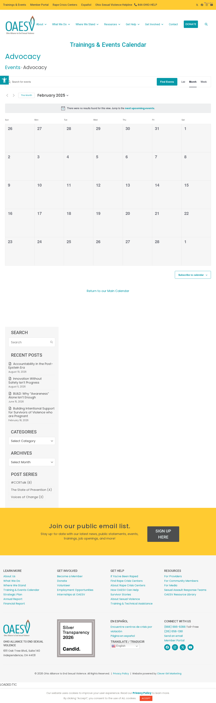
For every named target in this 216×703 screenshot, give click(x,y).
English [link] (120, 645)
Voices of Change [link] (27, 497)
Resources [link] (110, 24)
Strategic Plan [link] (12, 594)
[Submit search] (51, 342)
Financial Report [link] (14, 604)
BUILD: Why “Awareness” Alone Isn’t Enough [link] (28, 395)
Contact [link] (173, 24)
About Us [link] (9, 576)
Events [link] (12, 67)
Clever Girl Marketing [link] (169, 673)
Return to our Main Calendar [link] (108, 291)
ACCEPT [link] (146, 698)
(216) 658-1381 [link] (173, 631)
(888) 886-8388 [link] (175, 627)
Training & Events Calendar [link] (21, 590)
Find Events (167, 81)
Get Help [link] (131, 24)
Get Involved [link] (152, 24)
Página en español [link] (123, 636)
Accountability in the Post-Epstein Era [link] (30, 366)
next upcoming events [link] (139, 108)
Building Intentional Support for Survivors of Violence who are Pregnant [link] (31, 412)
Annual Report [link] (12, 599)
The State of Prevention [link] (31, 490)
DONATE (190, 24)
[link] (4, 80)
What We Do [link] (59, 24)
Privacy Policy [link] (121, 673)
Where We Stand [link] (85, 24)
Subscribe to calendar (191, 274)
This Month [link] (26, 95)
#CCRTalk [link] (21, 482)
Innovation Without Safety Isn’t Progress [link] (25, 381)
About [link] (39, 24)
